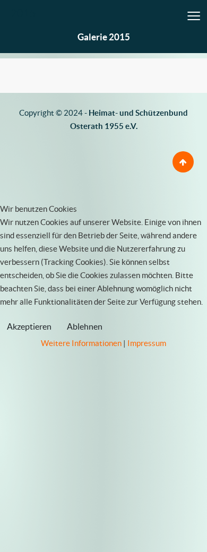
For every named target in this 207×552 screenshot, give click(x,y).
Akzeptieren (29, 326)
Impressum (146, 343)
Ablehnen (84, 326)
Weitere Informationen (81, 343)
